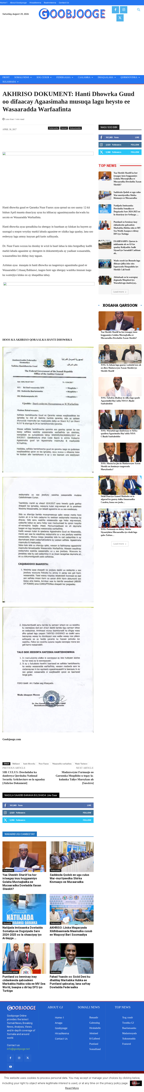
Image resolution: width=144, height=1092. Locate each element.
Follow (87, 812)
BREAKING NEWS (11, 972)
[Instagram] (123, 9)
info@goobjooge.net (18, 1049)
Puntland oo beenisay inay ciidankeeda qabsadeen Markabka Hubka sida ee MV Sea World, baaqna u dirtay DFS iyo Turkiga (23, 983)
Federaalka (53, 128)
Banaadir (7, 923)
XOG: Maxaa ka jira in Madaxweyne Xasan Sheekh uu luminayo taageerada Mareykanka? (120, 466)
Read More (72, 1088)
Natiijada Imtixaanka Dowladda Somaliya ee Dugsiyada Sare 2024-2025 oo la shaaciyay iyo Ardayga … (22, 933)
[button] (139, 10)
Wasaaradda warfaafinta (61, 764)
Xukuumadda (75, 128)
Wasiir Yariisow (81, 764)
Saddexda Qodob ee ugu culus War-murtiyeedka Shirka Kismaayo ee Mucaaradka (69, 878)
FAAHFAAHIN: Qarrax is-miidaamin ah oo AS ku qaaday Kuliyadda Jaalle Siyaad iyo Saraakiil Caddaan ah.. (127, 247)
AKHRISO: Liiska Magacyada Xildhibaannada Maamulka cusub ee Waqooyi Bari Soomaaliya (71, 931)
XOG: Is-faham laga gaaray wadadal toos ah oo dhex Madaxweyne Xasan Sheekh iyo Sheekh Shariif (121, 368)
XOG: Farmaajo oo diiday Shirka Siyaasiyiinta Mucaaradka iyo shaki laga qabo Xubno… (119, 532)
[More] (84, 143)
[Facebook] (115, 9)
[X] (120, 17)
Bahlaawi (16, 764)
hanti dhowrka (29, 764)
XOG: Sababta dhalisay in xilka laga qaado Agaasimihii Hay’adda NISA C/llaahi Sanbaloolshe (120, 401)
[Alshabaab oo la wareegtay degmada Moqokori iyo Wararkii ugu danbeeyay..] (105, 280)
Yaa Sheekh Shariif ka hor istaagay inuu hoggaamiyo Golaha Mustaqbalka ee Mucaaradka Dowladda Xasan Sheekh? (21, 882)
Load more (118, 291)
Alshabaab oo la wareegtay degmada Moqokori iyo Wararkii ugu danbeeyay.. (126, 280)
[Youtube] (10, 1066)
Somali (64, 128)
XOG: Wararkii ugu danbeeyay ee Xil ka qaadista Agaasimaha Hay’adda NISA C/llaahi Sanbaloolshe (119, 433)
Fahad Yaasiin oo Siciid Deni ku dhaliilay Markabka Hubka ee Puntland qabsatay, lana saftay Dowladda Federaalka (70, 982)
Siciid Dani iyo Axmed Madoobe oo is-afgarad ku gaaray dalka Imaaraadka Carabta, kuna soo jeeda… (118, 499)
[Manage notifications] (134, 1083)
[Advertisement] (72, 48)
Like (89, 805)
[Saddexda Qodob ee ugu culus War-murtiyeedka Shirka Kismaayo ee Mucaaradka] (71, 856)
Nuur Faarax (44, 764)
